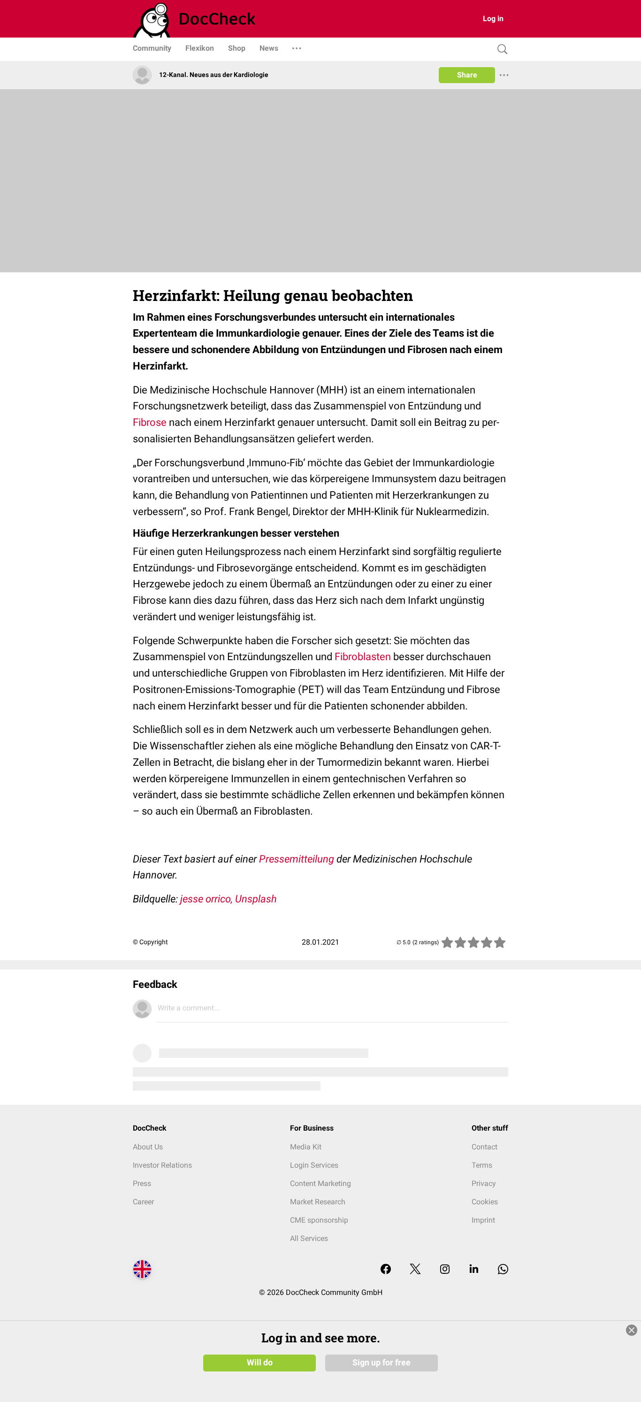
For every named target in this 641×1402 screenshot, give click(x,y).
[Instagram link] (445, 1269)
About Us (148, 1146)
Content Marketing (320, 1183)
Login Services (314, 1165)
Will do (260, 1362)
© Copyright (150, 942)
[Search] (500, 50)
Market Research (317, 1201)
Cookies (485, 1201)
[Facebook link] (386, 1269)
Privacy (484, 1183)
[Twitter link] (415, 1269)
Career (143, 1201)
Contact (484, 1146)
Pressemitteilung (296, 859)
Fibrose (150, 422)
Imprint (483, 1220)
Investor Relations (162, 1165)
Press (142, 1183)
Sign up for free (381, 1362)
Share (467, 74)
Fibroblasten (363, 656)
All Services (309, 1238)
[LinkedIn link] (474, 1269)
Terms (482, 1165)
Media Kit (305, 1146)
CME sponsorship (319, 1220)
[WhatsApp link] (503, 1269)
